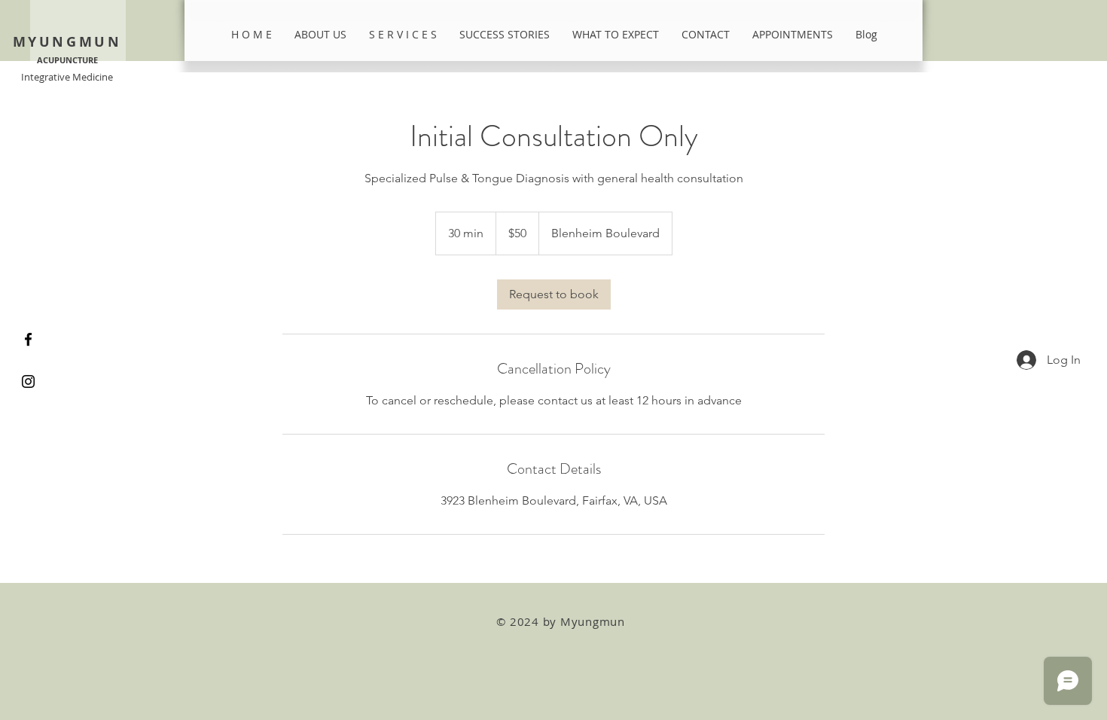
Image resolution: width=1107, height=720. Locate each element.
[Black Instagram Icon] (28, 381)
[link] (554, 294)
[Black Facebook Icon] (28, 339)
